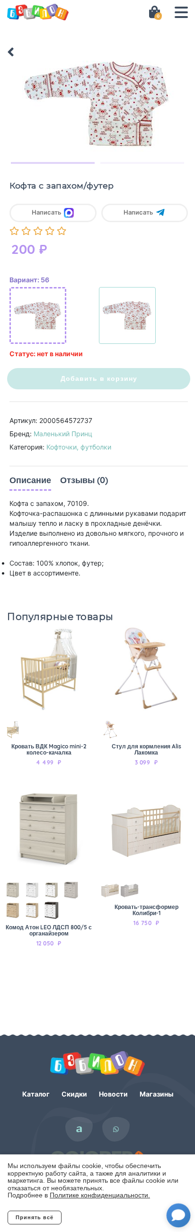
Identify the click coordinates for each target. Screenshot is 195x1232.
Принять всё (34, 1217)
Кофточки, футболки (78, 447)
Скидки (74, 1094)
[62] (127, 315)
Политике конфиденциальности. (100, 1195)
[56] (37, 315)
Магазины (156, 1094)
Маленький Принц (63, 434)
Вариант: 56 (29, 280)
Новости (113, 1094)
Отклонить (99, 1217)
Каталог (36, 1094)
